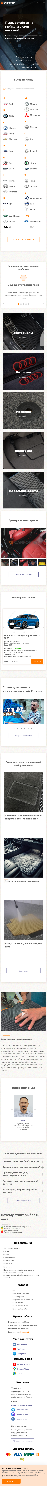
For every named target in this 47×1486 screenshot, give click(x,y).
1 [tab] (18, 304)
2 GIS (19, 1373)
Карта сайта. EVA (19, 1309)
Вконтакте (22, 1344)
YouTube (21, 1349)
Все (14, 1290)
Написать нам (22, 1410)
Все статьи (23, 971)
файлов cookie (7, 1475)
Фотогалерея (9, 1257)
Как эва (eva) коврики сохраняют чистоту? (20, 1190)
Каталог (22, 1284)
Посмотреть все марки (23, 239)
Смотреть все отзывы (23, 735)
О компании (8, 1260)
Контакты (7, 1267)
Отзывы (6, 1254)
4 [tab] (26, 304)
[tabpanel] (23, 31)
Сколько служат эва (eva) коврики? (21, 1161)
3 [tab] (23, 304)
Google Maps (23, 1369)
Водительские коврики (22, 1299)
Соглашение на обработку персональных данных (21, 1276)
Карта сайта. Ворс (20, 1306)
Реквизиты (8, 1264)
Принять (11, 1481)
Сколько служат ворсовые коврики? (21, 1167)
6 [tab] (32, 728)
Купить (37, 661)
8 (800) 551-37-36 (20, 1391)
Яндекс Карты (23, 1364)
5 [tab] (28, 304)
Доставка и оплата (11, 1248)
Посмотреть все (23, 1200)
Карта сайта (17, 1303)
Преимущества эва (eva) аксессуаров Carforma (15, 1174)
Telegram (21, 1354)
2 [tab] (21, 304)
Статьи (6, 1251)
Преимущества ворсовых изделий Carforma (20, 1182)
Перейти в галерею (23, 574)
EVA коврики (18, 1296)
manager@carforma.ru (21, 1405)
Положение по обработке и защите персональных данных (18, 1271)
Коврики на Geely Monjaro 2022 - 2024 (22, 636)
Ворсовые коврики (20, 1293)
